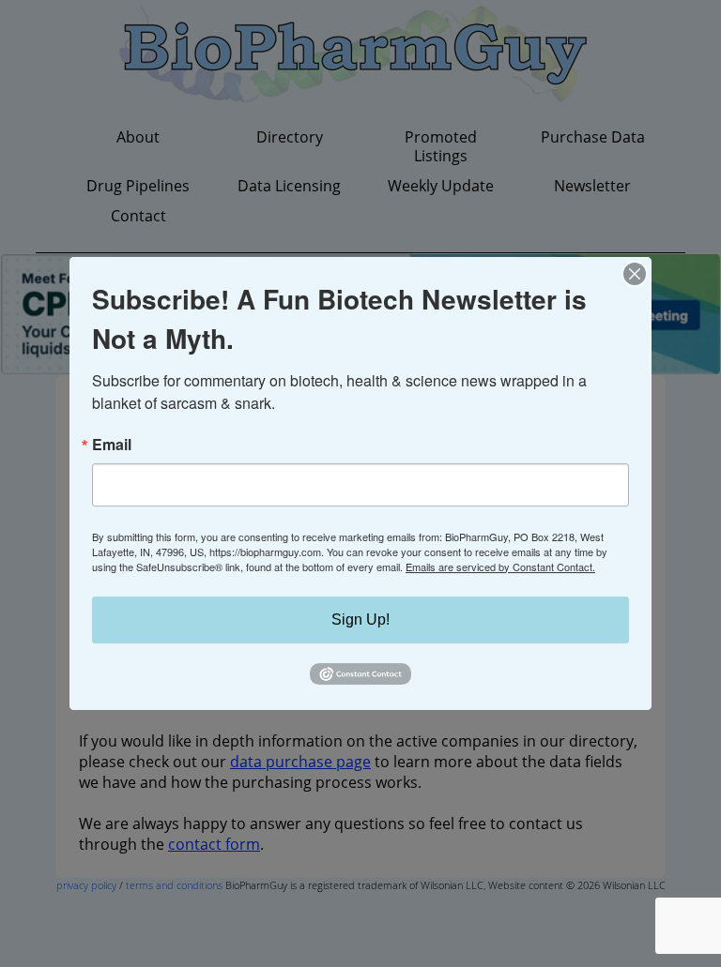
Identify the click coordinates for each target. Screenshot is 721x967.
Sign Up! (360, 619)
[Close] (634, 274)
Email (111, 444)
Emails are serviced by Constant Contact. (500, 566)
